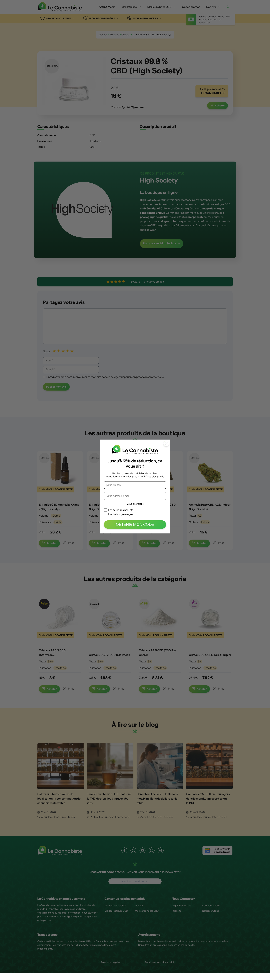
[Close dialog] (166, 443)
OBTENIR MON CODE (135, 524)
